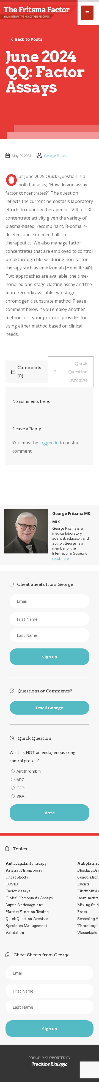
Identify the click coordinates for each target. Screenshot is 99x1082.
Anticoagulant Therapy (26, 863)
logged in (49, 443)
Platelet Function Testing (27, 912)
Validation (15, 933)
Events (83, 884)
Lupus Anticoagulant (24, 905)
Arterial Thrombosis (24, 870)
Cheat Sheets (17, 877)
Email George (49, 707)
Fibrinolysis (88, 891)
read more (60, 558)
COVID (12, 884)
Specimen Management (26, 926)
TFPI (21, 787)
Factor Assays (18, 891)
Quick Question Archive (78, 372)
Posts (82, 912)
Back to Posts (28, 39)
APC (20, 779)
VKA (20, 796)
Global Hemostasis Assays (29, 898)
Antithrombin (28, 771)
